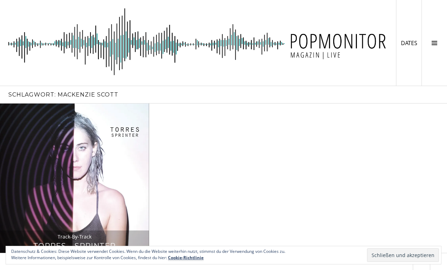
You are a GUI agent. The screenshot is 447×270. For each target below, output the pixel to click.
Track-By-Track (74, 236)
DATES (411, 43)
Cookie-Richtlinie (186, 258)
